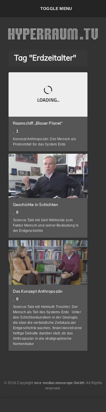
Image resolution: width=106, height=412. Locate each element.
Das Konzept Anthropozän (38, 291)
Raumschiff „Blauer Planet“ (38, 123)
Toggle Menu (56, 8)
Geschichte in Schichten (35, 204)
